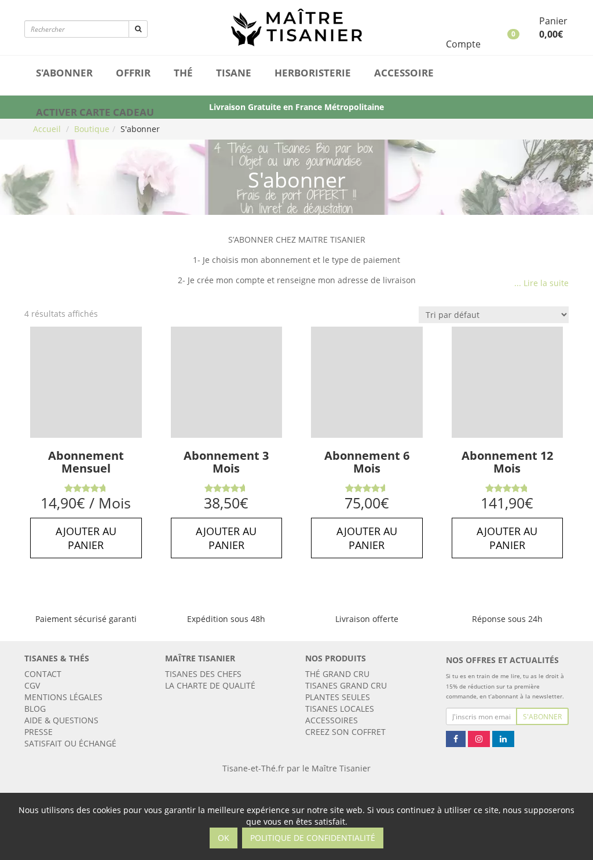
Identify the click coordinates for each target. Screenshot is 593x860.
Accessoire (404, 72)
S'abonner (64, 72)
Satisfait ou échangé (70, 743)
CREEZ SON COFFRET (345, 731)
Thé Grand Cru (337, 673)
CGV (32, 685)
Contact (42, 673)
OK (223, 837)
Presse (38, 731)
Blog (35, 708)
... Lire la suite (541, 282)
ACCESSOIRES (331, 720)
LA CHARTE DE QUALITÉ (210, 685)
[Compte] (472, 21)
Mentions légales (63, 696)
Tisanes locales (339, 708)
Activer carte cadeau (95, 112)
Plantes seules (337, 696)
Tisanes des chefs (203, 673)
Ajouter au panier (86, 538)
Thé (183, 72)
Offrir (133, 72)
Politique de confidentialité (312, 837)
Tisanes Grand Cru (346, 685)
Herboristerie (312, 72)
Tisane (233, 72)
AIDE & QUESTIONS (61, 720)
